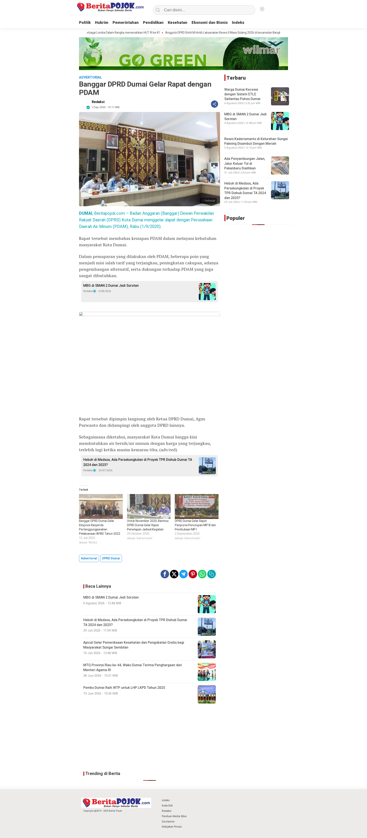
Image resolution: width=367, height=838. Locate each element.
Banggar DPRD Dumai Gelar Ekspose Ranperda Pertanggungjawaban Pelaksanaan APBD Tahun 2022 (99, 527)
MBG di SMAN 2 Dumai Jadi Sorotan (111, 285)
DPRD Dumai (111, 558)
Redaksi (98, 102)
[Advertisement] (149, 737)
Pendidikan (153, 23)
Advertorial (89, 558)
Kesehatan (177, 23)
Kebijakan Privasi (172, 827)
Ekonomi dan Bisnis (210, 23)
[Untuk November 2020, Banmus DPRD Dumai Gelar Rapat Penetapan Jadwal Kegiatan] (149, 506)
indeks (166, 800)
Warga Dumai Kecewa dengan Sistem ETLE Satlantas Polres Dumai (242, 94)
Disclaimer (168, 822)
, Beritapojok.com (102, 213)
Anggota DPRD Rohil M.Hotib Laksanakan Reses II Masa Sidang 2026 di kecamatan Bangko (197, 33)
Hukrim (101, 23)
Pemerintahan (126, 23)
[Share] (214, 104)
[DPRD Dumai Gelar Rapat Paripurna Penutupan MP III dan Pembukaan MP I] (197, 506)
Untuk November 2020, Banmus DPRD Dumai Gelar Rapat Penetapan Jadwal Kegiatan (148, 525)
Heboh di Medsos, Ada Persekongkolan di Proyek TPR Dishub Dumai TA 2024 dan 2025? (137, 462)
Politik (85, 23)
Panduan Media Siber (174, 816)
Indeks (238, 23)
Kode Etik (167, 806)
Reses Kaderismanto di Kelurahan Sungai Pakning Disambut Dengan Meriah (256, 141)
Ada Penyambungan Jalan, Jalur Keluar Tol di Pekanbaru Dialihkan (244, 163)
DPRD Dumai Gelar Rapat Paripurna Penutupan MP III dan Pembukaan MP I (195, 525)
